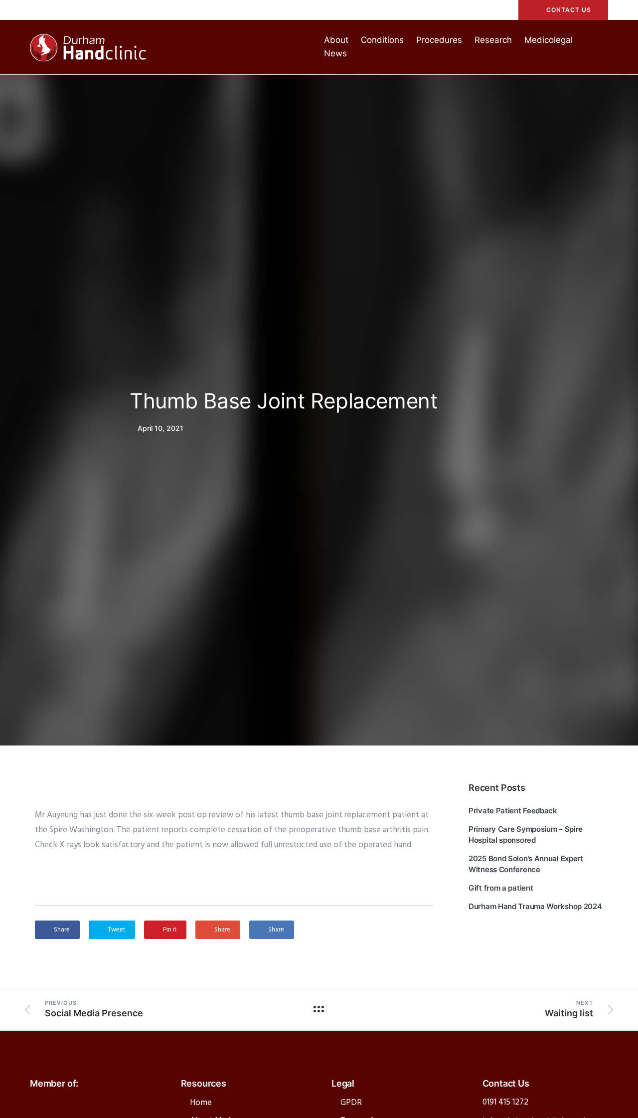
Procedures (439, 40)
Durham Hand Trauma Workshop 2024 (535, 906)
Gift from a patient (501, 888)
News (335, 53)
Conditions (382, 40)
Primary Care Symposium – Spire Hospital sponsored (526, 834)
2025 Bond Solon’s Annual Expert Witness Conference (526, 864)
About (336, 40)
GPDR (351, 1103)
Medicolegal (548, 40)
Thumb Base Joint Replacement (283, 400)
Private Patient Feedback (513, 810)
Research (493, 40)
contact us (568, 9)
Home (201, 1103)
